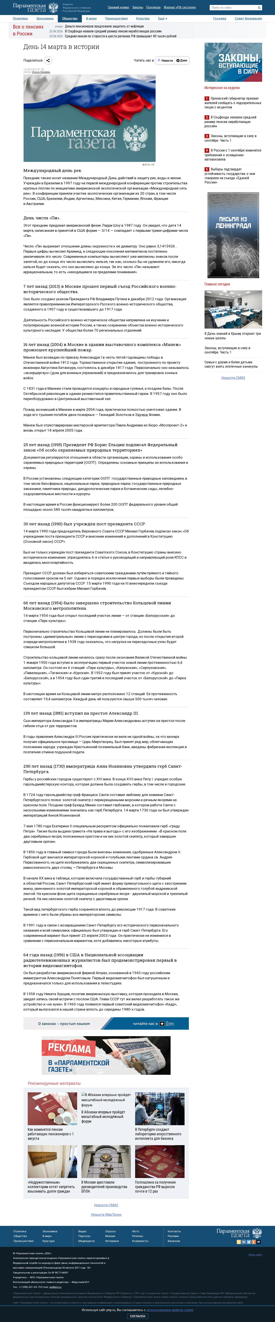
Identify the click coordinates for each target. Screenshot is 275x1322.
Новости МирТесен (106, 1215)
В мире (91, 18)
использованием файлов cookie (170, 1310)
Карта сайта (255, 1254)
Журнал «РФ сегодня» (180, 7)
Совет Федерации (248, 18)
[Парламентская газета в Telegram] (249, 1242)
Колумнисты (140, 1241)
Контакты (174, 1231)
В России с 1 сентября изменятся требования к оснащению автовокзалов (233, 154)
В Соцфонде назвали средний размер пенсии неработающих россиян (105, 31)
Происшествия (116, 18)
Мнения (110, 1236)
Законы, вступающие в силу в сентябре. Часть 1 (231, 138)
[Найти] (259, 8)
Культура (143, 18)
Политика (20, 18)
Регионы (137, 1236)
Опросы (110, 1231)
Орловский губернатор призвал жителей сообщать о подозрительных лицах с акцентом (233, 102)
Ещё (161, 18)
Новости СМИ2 (106, 1205)
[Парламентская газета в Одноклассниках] (254, 1242)
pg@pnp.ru (55, 1287)
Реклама (173, 1236)
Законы (137, 7)
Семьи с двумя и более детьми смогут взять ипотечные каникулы (231, 364)
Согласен (137, 1316)
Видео (82, 1231)
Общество (70, 18)
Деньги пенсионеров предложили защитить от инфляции (99, 26)
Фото (135, 1231)
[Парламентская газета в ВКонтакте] (244, 1242)
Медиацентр (86, 1241)
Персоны (84, 1236)
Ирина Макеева (41, 72)
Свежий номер (118, 7)
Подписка (153, 7)
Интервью (112, 1241)
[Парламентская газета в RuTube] (259, 1242)
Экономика (44, 18)
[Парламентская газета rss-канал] (239, 1242)
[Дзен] (181, 60)
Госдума (219, 18)
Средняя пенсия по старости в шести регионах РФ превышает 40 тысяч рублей (112, 36)
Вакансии (174, 1241)
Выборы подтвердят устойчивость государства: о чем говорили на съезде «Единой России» (230, 175)
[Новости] (165, 60)
